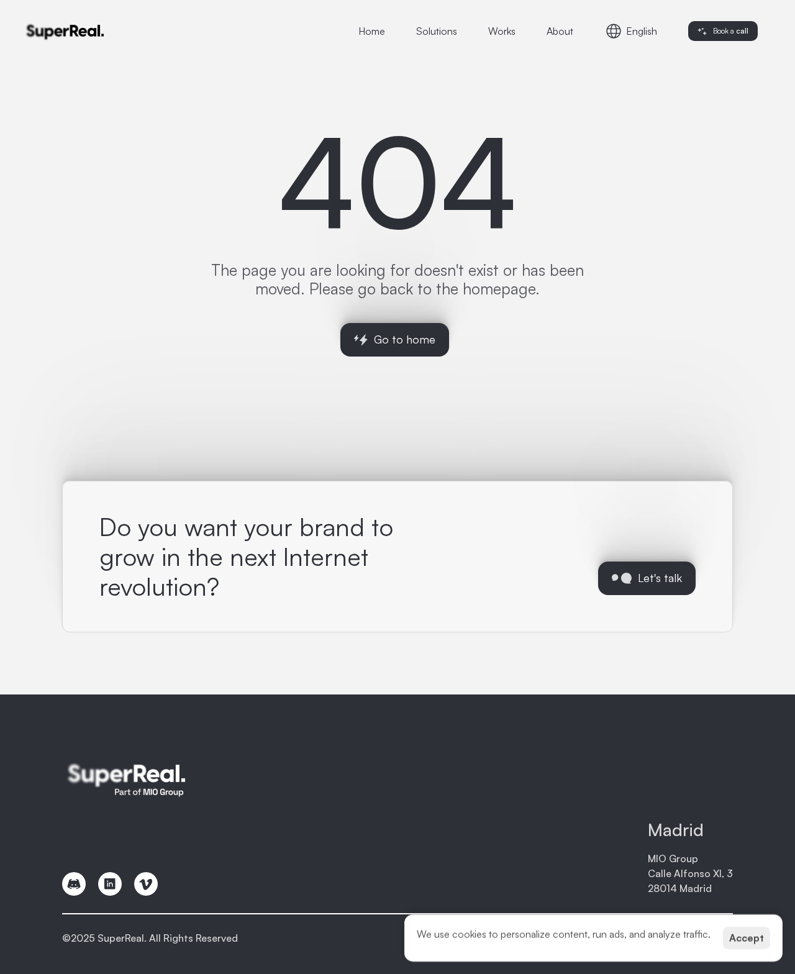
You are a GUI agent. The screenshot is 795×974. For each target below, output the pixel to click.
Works (502, 31)
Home (371, 31)
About (560, 31)
